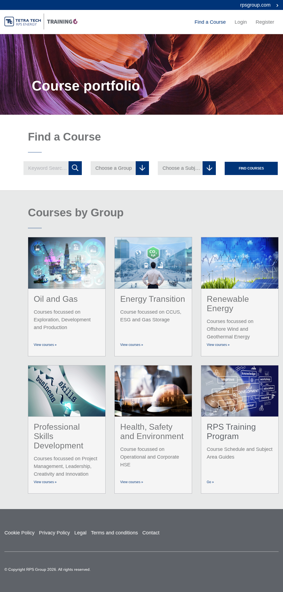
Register (265, 22)
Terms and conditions (114, 533)
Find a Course (210, 22)
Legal (80, 533)
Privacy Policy (54, 533)
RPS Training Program (231, 431)
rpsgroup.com (256, 5)
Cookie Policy (19, 533)
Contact (150, 533)
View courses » (45, 345)
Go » (210, 482)
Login (241, 22)
